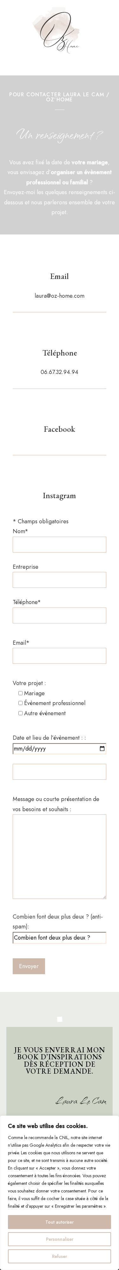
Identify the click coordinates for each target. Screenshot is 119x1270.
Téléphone (59, 352)
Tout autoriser (59, 1222)
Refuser (59, 1256)
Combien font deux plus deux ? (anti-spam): (58, 922)
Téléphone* (27, 602)
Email (59, 276)
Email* (21, 643)
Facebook (59, 429)
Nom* (20, 531)
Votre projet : (49, 698)
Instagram (59, 495)
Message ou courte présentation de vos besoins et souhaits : (56, 804)
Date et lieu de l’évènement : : (49, 738)
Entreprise (25, 567)
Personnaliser (59, 1239)
